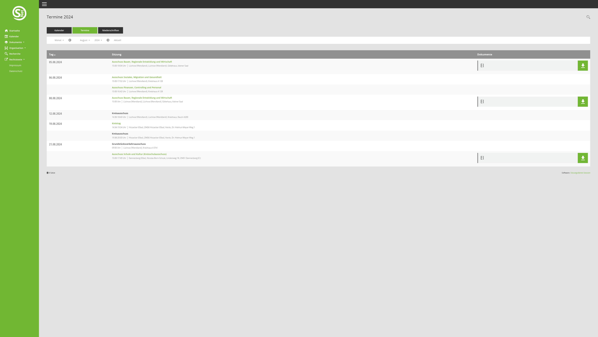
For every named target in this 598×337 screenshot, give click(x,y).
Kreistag (116, 123)
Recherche (14, 53)
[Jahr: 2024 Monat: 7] (70, 40)
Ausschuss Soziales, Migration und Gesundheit (137, 77)
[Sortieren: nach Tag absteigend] (54, 54)
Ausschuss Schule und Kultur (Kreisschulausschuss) (139, 154)
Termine (85, 30)
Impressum (15, 65)
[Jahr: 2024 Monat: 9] (108, 40)
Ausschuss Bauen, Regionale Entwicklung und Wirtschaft (142, 61)
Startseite (14, 30)
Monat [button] (58, 40)
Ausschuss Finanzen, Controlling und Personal (136, 87)
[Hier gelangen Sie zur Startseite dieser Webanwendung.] (19, 13)
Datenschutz (15, 71)
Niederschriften (110, 30)
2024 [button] (97, 40)
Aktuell (117, 40)
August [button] (84, 40)
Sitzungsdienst (580, 172)
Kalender (14, 36)
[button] (19, 42)
